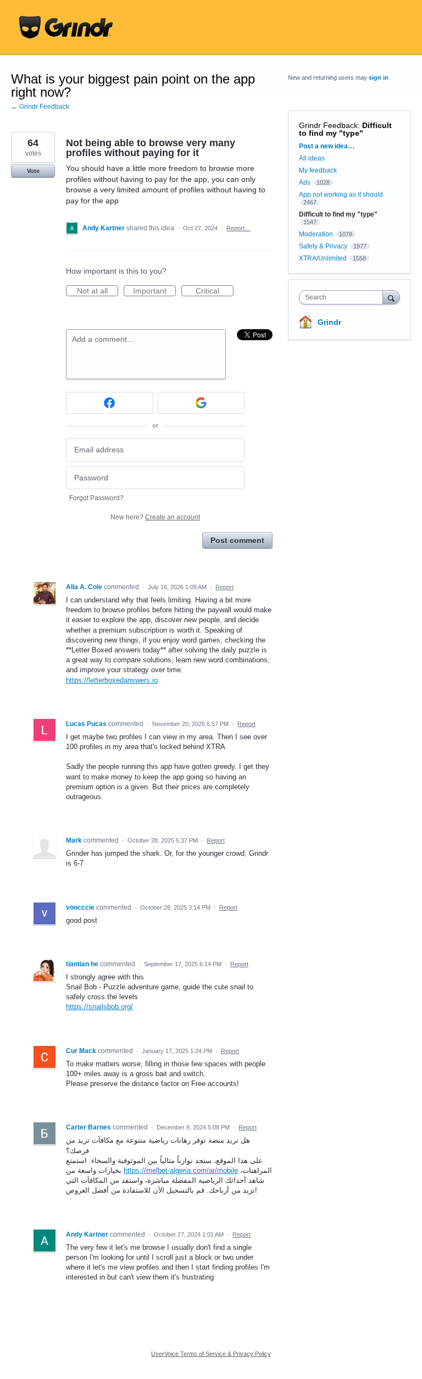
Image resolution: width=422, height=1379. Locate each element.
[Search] (391, 297)
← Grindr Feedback (40, 106)
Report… (238, 228)
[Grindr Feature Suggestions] (66, 27)
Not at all (97, 291)
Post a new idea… (326, 146)
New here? (155, 517)
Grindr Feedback (328, 125)
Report (224, 587)
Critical (215, 291)
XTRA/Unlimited (323, 258)
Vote (33, 171)
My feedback (318, 170)
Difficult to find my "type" (345, 129)
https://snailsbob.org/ (99, 1007)
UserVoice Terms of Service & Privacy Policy (211, 1353)
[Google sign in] (201, 403)
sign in (378, 77)
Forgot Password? (96, 498)
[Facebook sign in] (109, 403)
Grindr (329, 322)
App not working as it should (341, 194)
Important (154, 291)
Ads (304, 182)
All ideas (312, 158)
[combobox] (343, 297)
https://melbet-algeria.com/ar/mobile (181, 1170)
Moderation (317, 234)
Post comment (237, 540)
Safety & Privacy (324, 246)
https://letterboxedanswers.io (112, 680)
